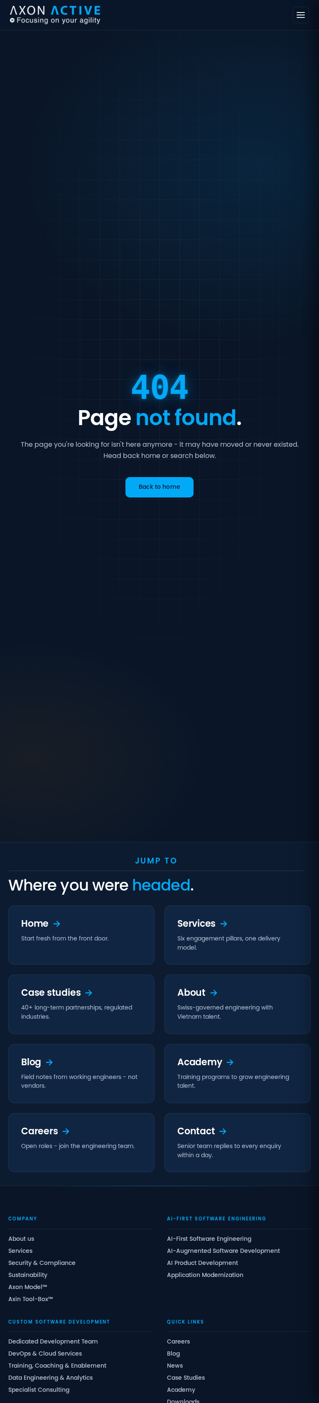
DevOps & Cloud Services (45, 1354)
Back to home (159, 487)
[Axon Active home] (55, 15)
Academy (181, 1390)
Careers (178, 1342)
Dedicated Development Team (53, 1342)
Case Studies (186, 1378)
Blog (173, 1354)
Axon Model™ (27, 1287)
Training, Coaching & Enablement (57, 1366)
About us (21, 1239)
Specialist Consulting (38, 1390)
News (175, 1366)
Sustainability (27, 1275)
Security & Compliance (42, 1263)
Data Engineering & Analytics (50, 1378)
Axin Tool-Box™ (30, 1300)
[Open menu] (300, 15)
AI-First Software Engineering (209, 1239)
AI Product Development (202, 1263)
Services (20, 1251)
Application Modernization (205, 1275)
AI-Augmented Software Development (223, 1251)
